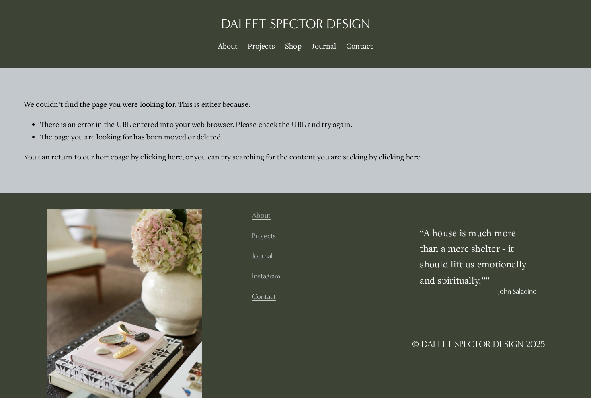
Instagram (266, 276)
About (228, 46)
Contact (359, 46)
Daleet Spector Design (295, 24)
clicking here (161, 156)
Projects (261, 46)
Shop (293, 46)
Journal (324, 46)
